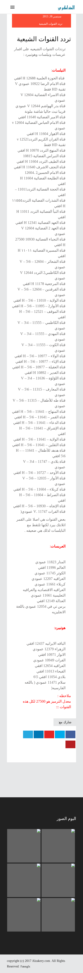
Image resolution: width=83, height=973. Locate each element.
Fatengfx (25, 966)
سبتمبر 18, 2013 (52, 16)
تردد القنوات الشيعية (50, 23)
